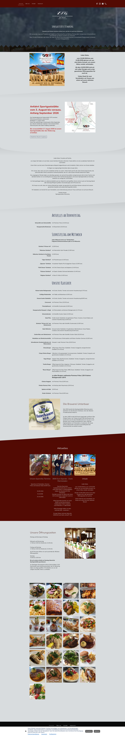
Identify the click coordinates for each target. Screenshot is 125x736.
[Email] (103, 4)
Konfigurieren (52, 734)
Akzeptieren (89, 731)
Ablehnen (96, 731)
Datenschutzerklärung (33, 734)
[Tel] (105, 4)
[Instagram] (100, 4)
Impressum (44, 734)
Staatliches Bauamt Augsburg (38, 137)
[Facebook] (97, 4)
